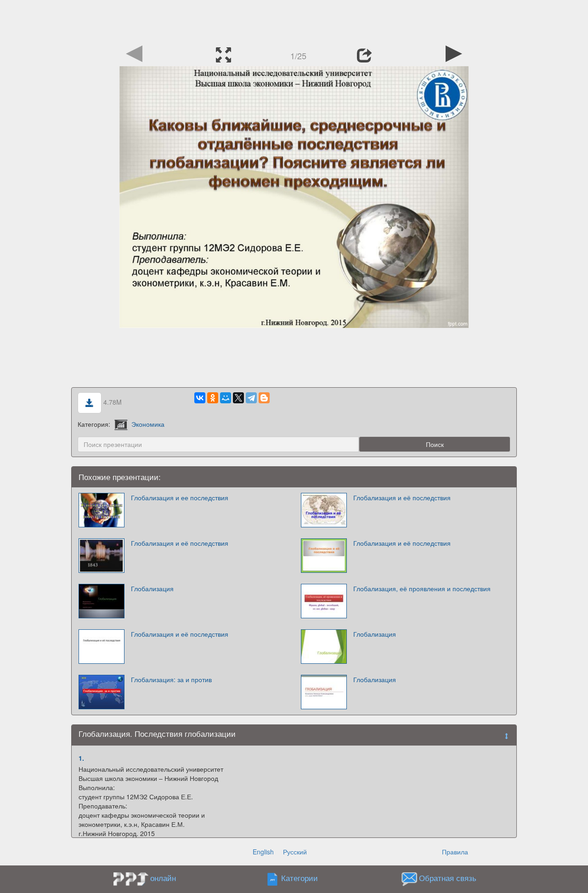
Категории (299, 878)
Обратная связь (447, 878)
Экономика (147, 424)
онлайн (163, 877)
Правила (455, 851)
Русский (295, 851)
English (263, 851)
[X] (238, 397)
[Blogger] (264, 397)
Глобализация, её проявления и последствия (422, 588)
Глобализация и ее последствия (179, 497)
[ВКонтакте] (199, 397)
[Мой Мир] (225, 397)
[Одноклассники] (212, 397)
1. (81, 758)
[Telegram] (251, 397)
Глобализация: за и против (171, 679)
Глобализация (152, 588)
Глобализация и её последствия (402, 497)
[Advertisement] (294, 20)
